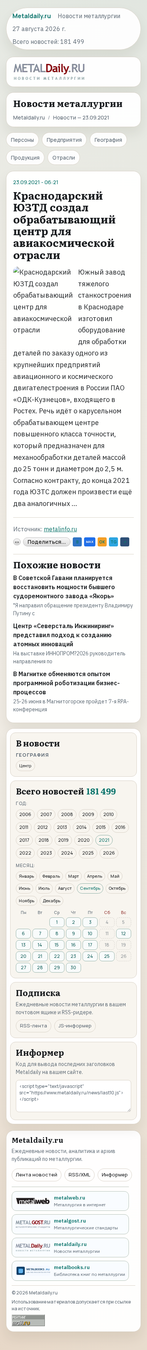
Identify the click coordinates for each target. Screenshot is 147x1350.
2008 (67, 814)
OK (102, 542)
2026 (109, 853)
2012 (42, 827)
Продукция (25, 157)
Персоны (22, 139)
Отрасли (63, 157)
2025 (88, 853)
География (108, 139)
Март (73, 876)
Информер (115, 1174)
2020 (84, 840)
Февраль (51, 876)
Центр (25, 765)
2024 (67, 853)
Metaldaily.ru (29, 117)
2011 (23, 827)
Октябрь (117, 888)
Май (114, 876)
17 (90, 945)
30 (73, 967)
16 (73, 945)
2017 (24, 840)
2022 (25, 853)
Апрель (94, 876)
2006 (25, 814)
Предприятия (64, 139)
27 (23, 967)
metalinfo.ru (60, 529)
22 (57, 956)
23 (73, 956)
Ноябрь (26, 900)
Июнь (24, 888)
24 (90, 956)
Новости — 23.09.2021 (81, 117)
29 (57, 967)
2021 (104, 840)
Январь (26, 876)
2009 (88, 814)
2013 (62, 827)
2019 (63, 840)
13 (23, 945)
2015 (101, 827)
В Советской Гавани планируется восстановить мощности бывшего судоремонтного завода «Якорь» (64, 587)
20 (23, 956)
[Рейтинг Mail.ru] (28, 1320)
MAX (89, 541)
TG (113, 542)
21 (40, 956)
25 (107, 956)
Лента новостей (36, 1174)
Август (65, 888)
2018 (43, 840)
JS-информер (75, 1025)
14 (40, 945)
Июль (44, 888)
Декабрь (51, 900)
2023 (46, 853)
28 (40, 967)
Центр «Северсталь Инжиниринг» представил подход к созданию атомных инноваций (63, 635)
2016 (120, 827)
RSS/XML (79, 1174)
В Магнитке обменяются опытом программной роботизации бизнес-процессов (66, 683)
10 (90, 933)
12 (123, 933)
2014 (81, 827)
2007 (46, 814)
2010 (108, 814)
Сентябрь (90, 888)
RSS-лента (33, 1025)
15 (57, 945)
